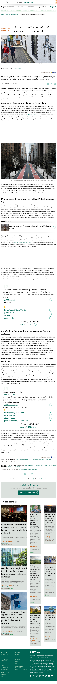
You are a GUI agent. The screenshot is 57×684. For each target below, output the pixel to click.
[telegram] (52, 676)
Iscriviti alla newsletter (27, 492)
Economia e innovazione (22, 10)
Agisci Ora (41, 7)
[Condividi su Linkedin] (55, 84)
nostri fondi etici (16, 446)
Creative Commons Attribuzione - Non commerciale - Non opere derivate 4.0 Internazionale (32, 466)
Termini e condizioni (21, 670)
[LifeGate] (28, 2)
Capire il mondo (7, 7)
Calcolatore (5, 672)
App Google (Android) (4, 660)
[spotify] (40, 676)
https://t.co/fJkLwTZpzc (14, 412)
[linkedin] (49, 676)
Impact (53, 7)
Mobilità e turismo (34, 10)
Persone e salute (51, 10)
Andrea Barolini (17, 68)
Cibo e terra (43, 10)
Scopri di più (44, 479)
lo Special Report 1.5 (32, 114)
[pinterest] (36, 676)
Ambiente (3, 10)
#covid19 (8, 315)
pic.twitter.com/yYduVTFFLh (16, 420)
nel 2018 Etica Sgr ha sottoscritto (23, 242)
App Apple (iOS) (5, 657)
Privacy (17, 664)
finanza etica (27, 469)
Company (17, 652)
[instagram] (46, 676)
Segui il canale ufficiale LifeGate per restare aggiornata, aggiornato (33, 459)
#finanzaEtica (10, 394)
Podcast (30, 7)
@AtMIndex (9, 313)
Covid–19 (34, 469)
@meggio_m (9, 415)
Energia (13, 10)
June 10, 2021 (26, 427)
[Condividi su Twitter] (51, 84)
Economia (21, 469)
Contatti (17, 654)
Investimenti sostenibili (5, 29)
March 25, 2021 (26, 324)
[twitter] (33, 676)
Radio (20, 7)
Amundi (11, 588)
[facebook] (30, 676)
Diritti (8, 10)
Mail (16, 661)
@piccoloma (9, 418)
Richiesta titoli (5, 667)
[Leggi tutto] (55, 501)
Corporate (4, 670)
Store (7, 2)
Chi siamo (18, 657)
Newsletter (12, 2)
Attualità (4, 652)
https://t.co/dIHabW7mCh (15, 310)
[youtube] (43, 676)
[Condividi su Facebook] (48, 84)
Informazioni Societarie (19, 666)
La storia (18, 659)
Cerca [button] (20, 2)
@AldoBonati (9, 300)
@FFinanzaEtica (11, 405)
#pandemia (9, 318)
